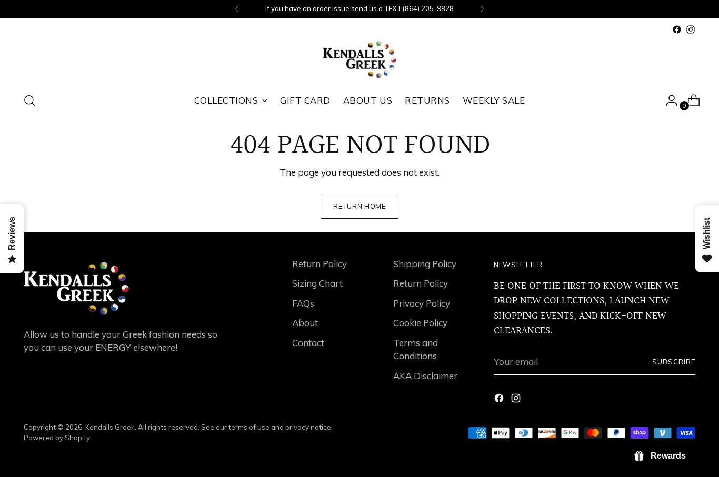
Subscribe (673, 362)
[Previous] (236, 9)
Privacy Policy (421, 303)
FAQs (303, 303)
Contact (308, 342)
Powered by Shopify (57, 437)
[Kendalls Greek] (359, 59)
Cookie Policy (420, 322)
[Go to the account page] (667, 100)
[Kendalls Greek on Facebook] (677, 29)
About (305, 322)
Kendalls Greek (110, 427)
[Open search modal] (29, 100)
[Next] (482, 9)
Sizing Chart (317, 283)
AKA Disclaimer (425, 375)
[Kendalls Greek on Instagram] (690, 29)
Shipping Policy (424, 263)
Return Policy (319, 263)
